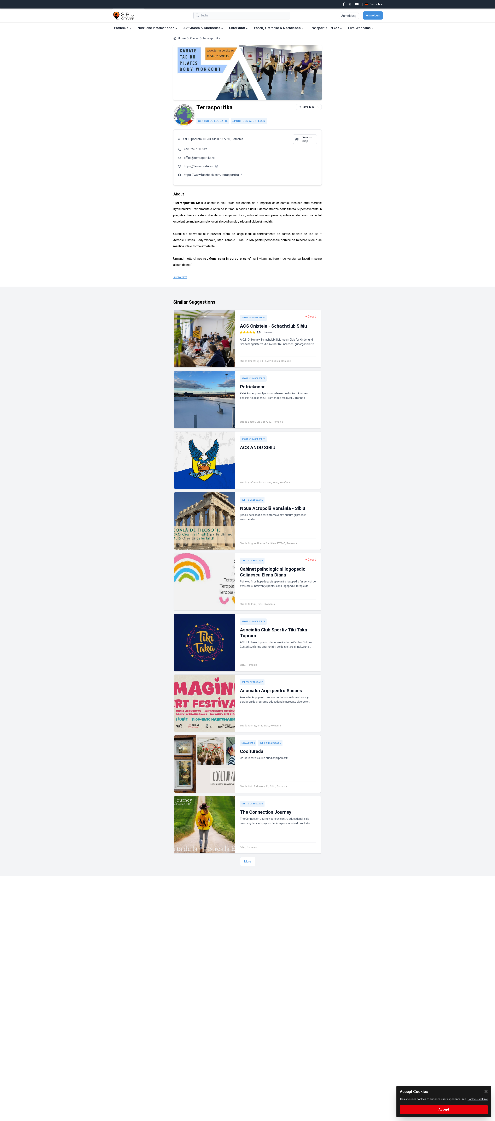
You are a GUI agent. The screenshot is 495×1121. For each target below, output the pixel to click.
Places (194, 38)
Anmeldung (348, 16)
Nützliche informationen (156, 28)
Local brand (248, 743)
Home (182, 38)
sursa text (180, 277)
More (247, 861)
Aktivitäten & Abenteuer (202, 28)
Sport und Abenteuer (248, 120)
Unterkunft (237, 28)
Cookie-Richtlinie (478, 1099)
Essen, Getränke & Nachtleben (278, 28)
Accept (444, 1109)
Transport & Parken (325, 28)
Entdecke (122, 28)
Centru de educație (213, 120)
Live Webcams (359, 28)
